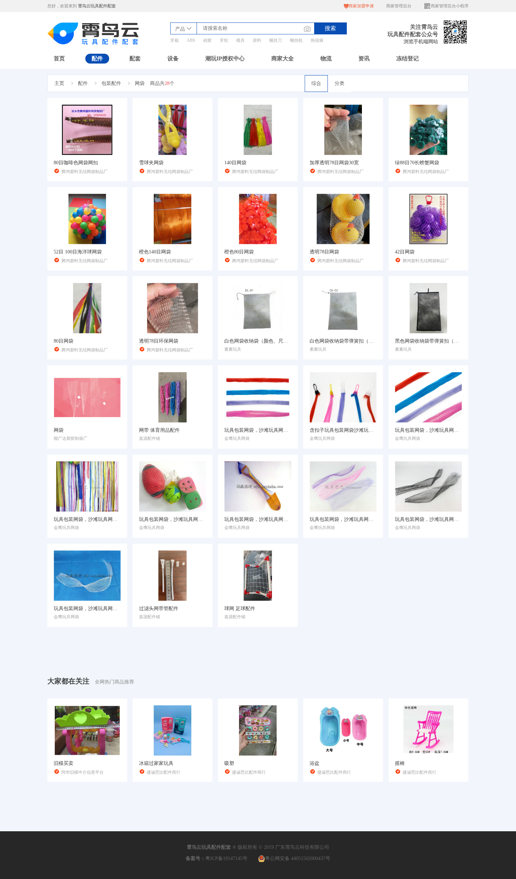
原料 (257, 40)
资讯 (364, 58)
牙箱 (174, 40)
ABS (191, 40)
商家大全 (282, 58)
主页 (59, 83)
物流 (326, 58)
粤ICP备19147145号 (226, 858)
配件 (97, 58)
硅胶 (207, 40)
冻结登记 (407, 58)
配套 (135, 58)
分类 (339, 83)
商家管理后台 (398, 6)
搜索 (330, 28)
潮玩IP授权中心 (225, 58)
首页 (59, 58)
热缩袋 (317, 40)
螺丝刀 (275, 40)
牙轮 (224, 40)
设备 (173, 58)
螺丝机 (296, 40)
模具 (240, 40)
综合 (316, 83)
